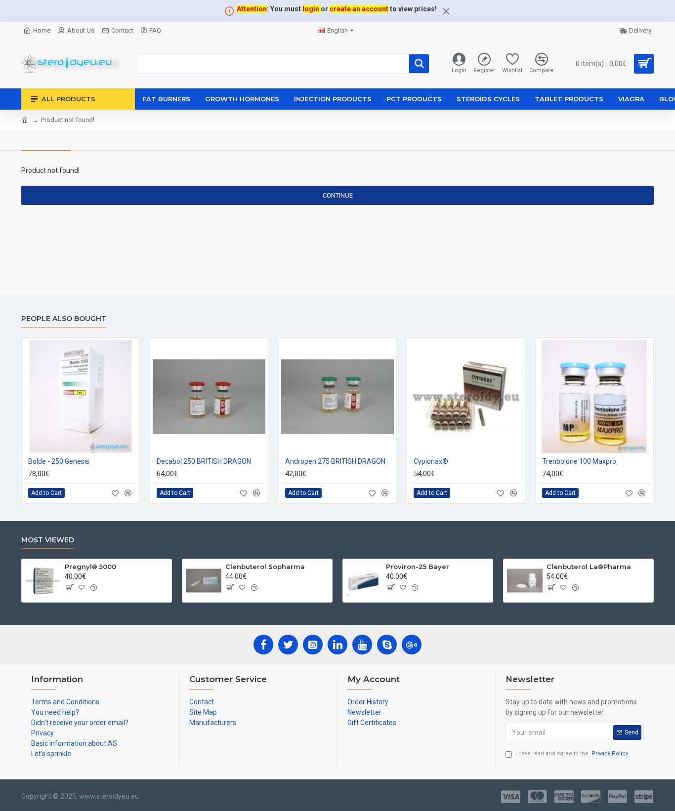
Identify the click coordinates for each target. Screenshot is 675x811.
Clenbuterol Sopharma (265, 566)
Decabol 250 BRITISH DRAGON (204, 461)
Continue (338, 195)
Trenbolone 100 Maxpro (579, 461)
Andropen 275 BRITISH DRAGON (335, 461)
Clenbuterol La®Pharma (589, 566)
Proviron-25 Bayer (417, 566)
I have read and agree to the (571, 753)
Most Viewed (47, 540)
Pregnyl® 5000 (90, 566)
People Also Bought (63, 319)
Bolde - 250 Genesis (58, 461)
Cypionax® (431, 461)
